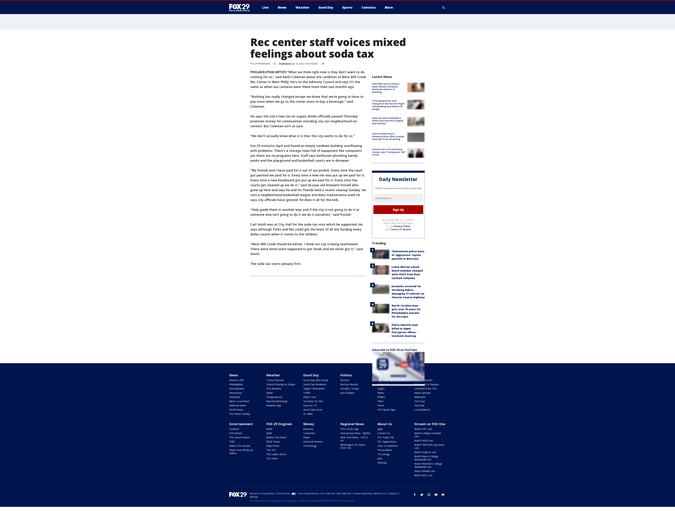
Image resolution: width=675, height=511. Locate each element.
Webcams (420, 397)
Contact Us (383, 433)
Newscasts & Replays (426, 384)
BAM (269, 433)
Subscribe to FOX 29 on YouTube (394, 350)
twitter (422, 494)
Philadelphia (236, 384)
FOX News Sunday (239, 414)
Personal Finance (313, 441)
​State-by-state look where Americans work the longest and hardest (387, 120)
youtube (436, 494)
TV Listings (383, 454)
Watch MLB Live (423, 440)
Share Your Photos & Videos (241, 451)
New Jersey (235, 392)
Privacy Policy (402, 226)
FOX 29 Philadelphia (260, 63)
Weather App (273, 405)
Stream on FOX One (429, 424)
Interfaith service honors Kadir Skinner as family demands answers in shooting (386, 88)
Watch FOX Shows (239, 445)
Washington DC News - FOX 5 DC (353, 446)
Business (308, 429)
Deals (306, 437)
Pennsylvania (236, 388)
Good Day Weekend (314, 384)
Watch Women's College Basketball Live (428, 465)
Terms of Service (400, 229)
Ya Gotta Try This (313, 401)
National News (237, 405)
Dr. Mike (308, 414)
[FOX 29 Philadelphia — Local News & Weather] (240, 7)
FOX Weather (273, 388)
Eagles (381, 388)
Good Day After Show (315, 380)
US (274, 63)
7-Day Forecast (275, 380)
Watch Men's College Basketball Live (426, 458)
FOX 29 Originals (279, 424)
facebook (415, 494)
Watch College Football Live (427, 434)
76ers (380, 401)
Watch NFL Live (423, 429)
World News (236, 409)
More (389, 7)
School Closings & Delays (280, 384)
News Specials (422, 392)
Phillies (381, 397)
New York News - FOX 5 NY (354, 439)
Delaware (234, 397)
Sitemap (382, 462)
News (233, 375)
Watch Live (309, 397)
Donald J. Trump (349, 388)
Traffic (307, 392)
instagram (429, 494)
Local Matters (422, 409)
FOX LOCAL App (349, 429)
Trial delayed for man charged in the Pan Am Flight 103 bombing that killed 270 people (388, 105)
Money (308, 424)
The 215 (271, 450)
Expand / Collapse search (444, 7)
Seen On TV (310, 405)
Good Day (311, 375)
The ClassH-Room (239, 437)
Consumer (309, 433)
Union (380, 405)
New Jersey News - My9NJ (355, 433)
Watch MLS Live (423, 475)
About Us (384, 424)
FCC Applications (386, 441)
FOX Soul (419, 401)
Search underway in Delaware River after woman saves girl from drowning (388, 136)
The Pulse (272, 458)
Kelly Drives (272, 445)
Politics (346, 375)
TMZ (232, 441)
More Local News (239, 401)
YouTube (419, 405)
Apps (380, 429)
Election (344, 380)
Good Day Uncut (312, 409)
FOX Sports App (386, 409)
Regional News (352, 424)
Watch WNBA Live (424, 471)
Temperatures (274, 397)
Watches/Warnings (277, 401)
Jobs (379, 458)
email (443, 494)
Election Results (349, 384)
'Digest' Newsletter (314, 388)
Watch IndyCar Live (425, 452)
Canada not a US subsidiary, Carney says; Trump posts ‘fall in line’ (388, 152)
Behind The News (276, 437)
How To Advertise (387, 445)
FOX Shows (235, 433)
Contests (234, 429)
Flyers (380, 392)
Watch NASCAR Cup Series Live (429, 446)
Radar (269, 392)
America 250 (236, 380)
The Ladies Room (276, 454)
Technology (310, 445)
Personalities (384, 450)
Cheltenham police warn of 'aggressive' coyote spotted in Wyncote (408, 255)
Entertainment (241, 424)
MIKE (269, 429)
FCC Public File (385, 437)
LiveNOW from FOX (425, 388)
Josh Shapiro (347, 392)
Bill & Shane (273, 441)
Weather (273, 375)
